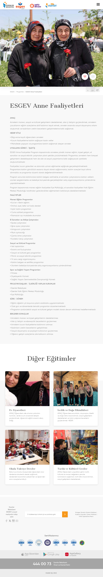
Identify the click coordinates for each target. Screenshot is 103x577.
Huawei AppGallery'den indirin (73, 554)
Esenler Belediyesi (8, 5)
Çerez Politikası (91, 514)
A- (88, 90)
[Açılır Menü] (98, 4)
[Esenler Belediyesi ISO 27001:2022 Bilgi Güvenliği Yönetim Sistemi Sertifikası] (39, 542)
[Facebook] (6, 521)
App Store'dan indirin (30, 554)
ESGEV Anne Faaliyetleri (34, 92)
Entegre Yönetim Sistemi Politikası (85, 512)
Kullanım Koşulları (80, 514)
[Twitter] (10, 521)
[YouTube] (17, 521)
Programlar (20, 92)
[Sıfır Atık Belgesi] (82, 542)
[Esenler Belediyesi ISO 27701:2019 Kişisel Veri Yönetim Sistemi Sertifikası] (47, 542)
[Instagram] (13, 521)
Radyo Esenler (51, 6)
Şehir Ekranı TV (35, 5)
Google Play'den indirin (51, 554)
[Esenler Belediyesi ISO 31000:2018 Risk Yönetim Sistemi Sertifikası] (56, 542)
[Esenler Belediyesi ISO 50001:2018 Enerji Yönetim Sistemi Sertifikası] (73, 542)
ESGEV (20, 5)
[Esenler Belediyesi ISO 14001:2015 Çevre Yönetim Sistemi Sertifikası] (30, 542)
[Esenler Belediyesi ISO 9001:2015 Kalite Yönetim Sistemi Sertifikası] (21, 542)
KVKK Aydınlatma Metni (86, 516)
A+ (92, 90)
